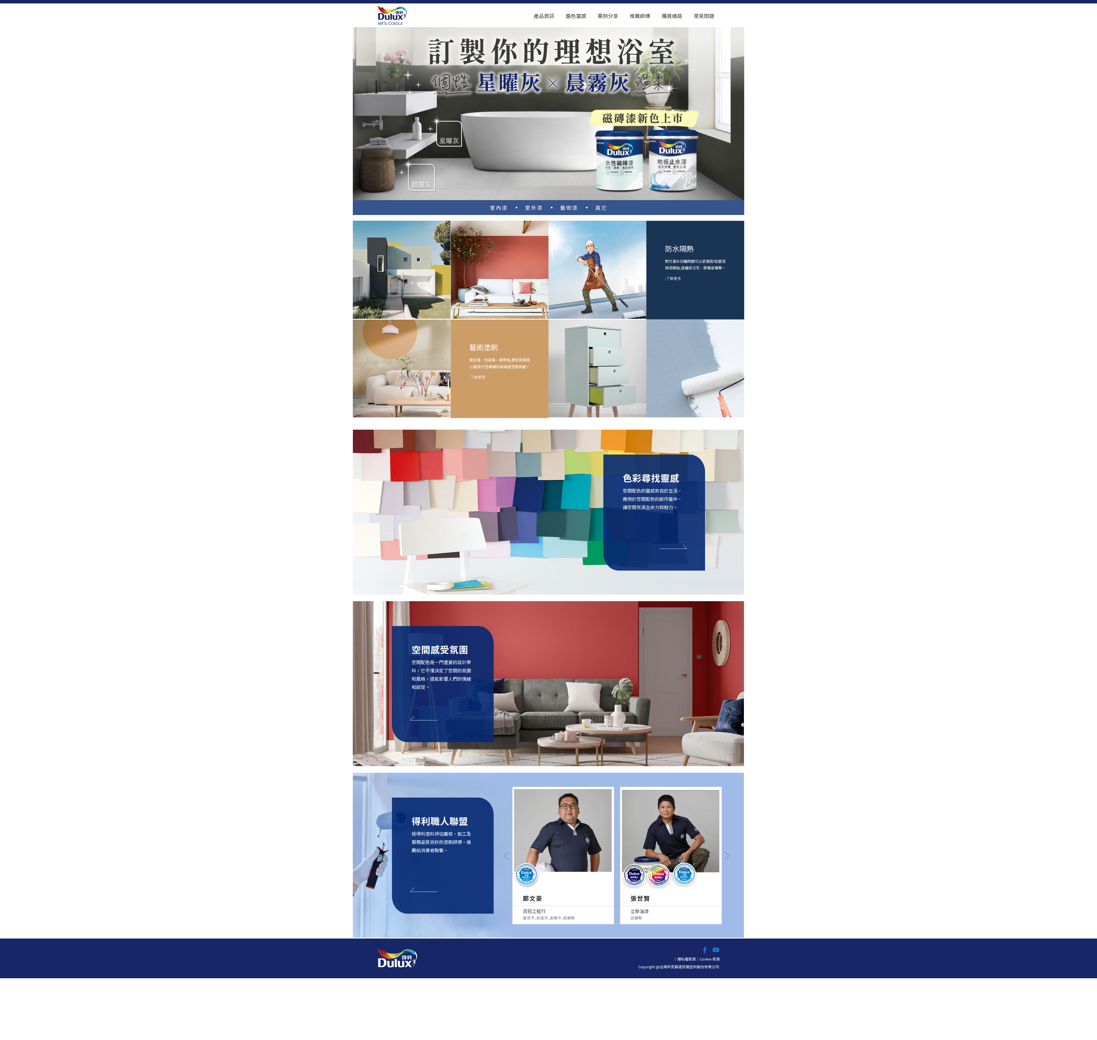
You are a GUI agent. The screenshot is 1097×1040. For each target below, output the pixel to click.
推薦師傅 (640, 15)
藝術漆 (569, 207)
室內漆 (499, 207)
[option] (548, 112)
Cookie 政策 (710, 959)
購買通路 (672, 15)
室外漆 (534, 207)
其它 (601, 207)
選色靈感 (576, 15)
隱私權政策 (686, 959)
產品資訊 (544, 15)
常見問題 (704, 15)
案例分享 (608, 15)
